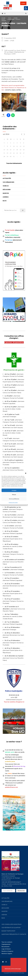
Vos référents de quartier (11, 927)
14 (4, 150)
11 (17, 146)
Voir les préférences (14, 499)
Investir (6, 193)
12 (20, 146)
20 (23, 150)
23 (10, 153)
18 (17, 150)
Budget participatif (8, 931)
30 (10, 156)
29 (7, 156)
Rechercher (21, 891)
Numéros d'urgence (7, 951)
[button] (26, 8)
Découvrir (6, 189)
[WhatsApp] (13, 115)
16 (10, 150)
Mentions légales (7, 953)
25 (17, 153)
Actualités (7, 178)
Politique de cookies (13, 502)
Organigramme (6, 944)
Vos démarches (8, 182)
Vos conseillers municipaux (11, 924)
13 (23, 146)
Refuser (14, 494)
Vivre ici (6, 186)
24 (14, 153)
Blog (4, 201)
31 (14, 156)
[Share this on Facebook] (8, 115)
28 (4, 156)
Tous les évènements (14, 163)
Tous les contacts (7, 942)
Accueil (3, 18)
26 (20, 153)
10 (14, 146)
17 (14, 150)
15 (7, 150)
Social (3, 19)
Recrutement (5, 946)
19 (20, 150)
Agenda (6, 197)
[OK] (22, 210)
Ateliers (15, 18)
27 (23, 153)
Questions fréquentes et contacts (14, 934)
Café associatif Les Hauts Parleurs (15, 50)
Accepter (14, 490)
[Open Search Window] (25, 13)
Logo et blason (6, 949)
